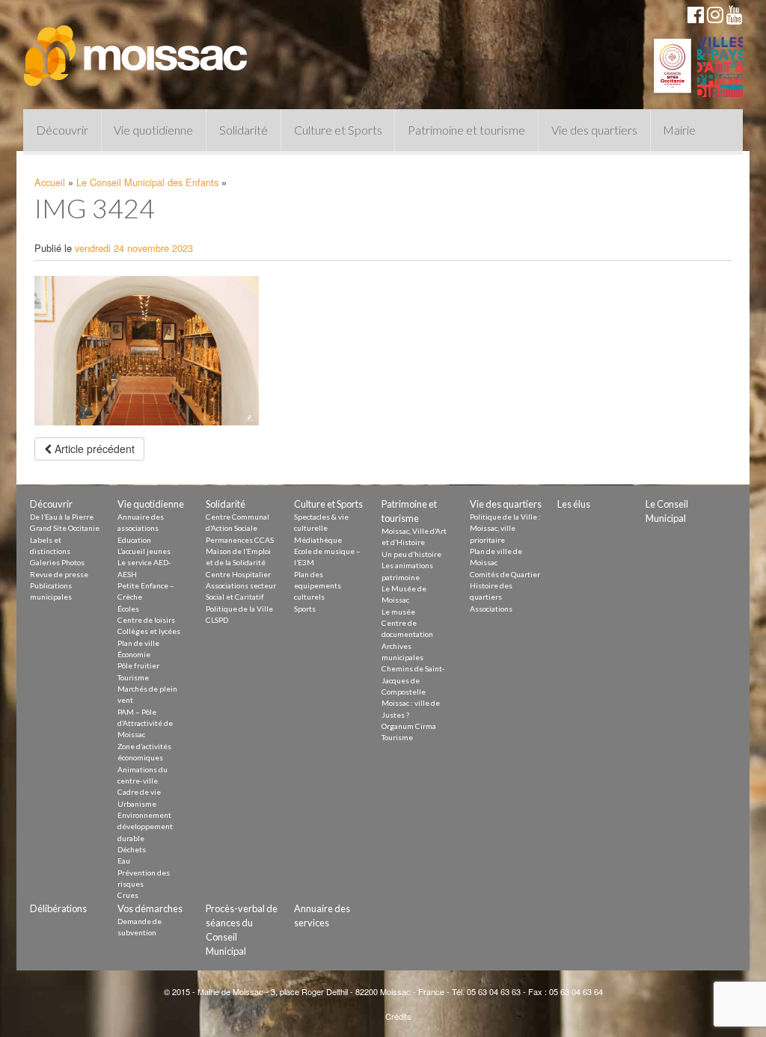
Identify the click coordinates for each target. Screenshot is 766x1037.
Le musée (398, 611)
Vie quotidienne (153, 130)
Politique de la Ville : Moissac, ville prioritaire (505, 528)
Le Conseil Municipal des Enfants (147, 182)
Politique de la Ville (239, 608)
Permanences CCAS (240, 539)
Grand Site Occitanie (64, 527)
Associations (491, 608)
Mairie (679, 130)
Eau (123, 860)
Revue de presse (59, 574)
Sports (305, 608)
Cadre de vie (139, 791)
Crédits (398, 1016)
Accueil (49, 182)
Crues (127, 894)
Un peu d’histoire (411, 554)
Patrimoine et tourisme (466, 130)
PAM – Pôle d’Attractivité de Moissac (145, 723)
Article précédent (93, 448)
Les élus (573, 504)
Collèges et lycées (148, 631)
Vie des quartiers (594, 130)
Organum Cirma (409, 725)
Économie (133, 654)
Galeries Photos (57, 562)
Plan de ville (138, 642)
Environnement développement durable (145, 826)
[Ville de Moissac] (137, 48)
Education (134, 539)
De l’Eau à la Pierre (62, 516)
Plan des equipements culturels (317, 586)
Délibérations (58, 908)
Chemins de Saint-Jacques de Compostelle (413, 680)
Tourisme (133, 677)
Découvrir (62, 130)
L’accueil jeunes (144, 551)
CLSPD (217, 619)
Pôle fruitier (138, 665)
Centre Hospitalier (238, 574)
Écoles (128, 608)
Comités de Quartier (505, 574)
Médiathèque (318, 539)
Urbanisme (136, 803)
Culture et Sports (338, 130)
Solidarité (243, 130)
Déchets (131, 849)
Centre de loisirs (146, 619)
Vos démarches (150, 908)
